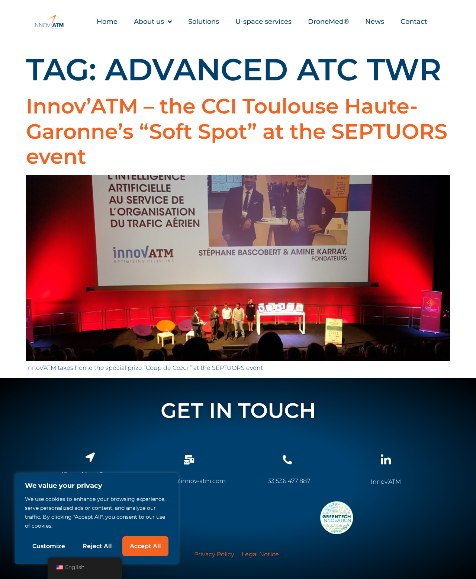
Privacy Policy (214, 554)
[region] (96, 518)
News (374, 21)
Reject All (97, 546)
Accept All (145, 546)
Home (107, 21)
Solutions (203, 21)
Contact (414, 21)
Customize (48, 546)
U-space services (263, 21)
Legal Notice (260, 554)
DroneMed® (328, 21)
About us (149, 21)
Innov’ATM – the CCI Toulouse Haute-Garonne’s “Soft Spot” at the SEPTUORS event (236, 131)
